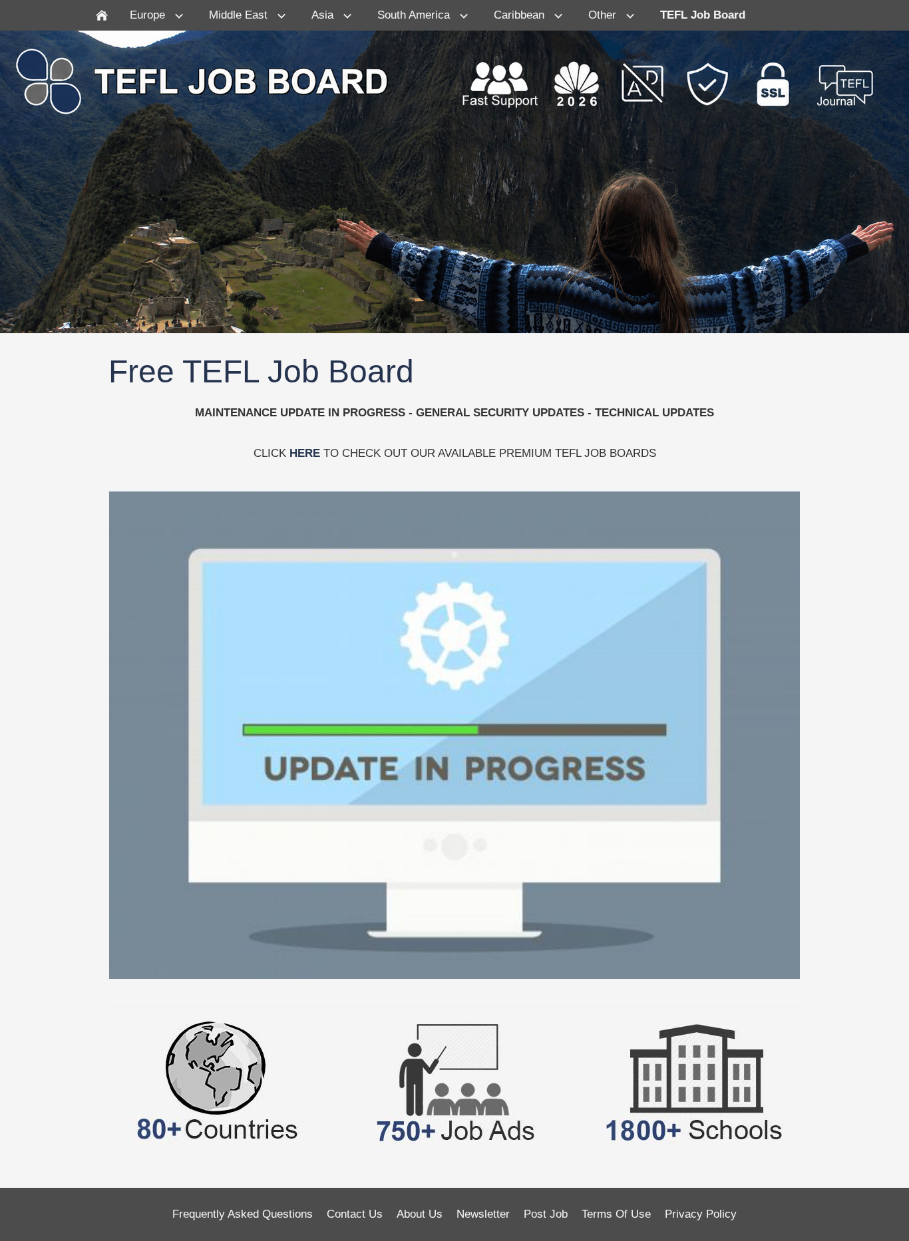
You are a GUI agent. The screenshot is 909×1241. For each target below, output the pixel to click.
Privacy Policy (701, 1214)
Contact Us (355, 1214)
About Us (420, 1214)
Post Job (546, 1214)
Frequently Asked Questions (242, 1214)
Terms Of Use (616, 1214)
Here (304, 453)
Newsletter (483, 1214)
